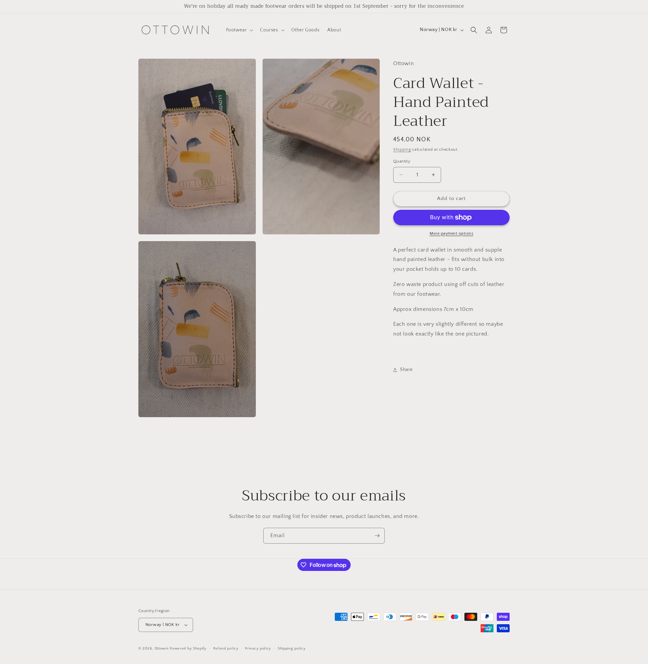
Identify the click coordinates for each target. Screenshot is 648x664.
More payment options (451, 233)
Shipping (402, 149)
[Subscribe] (377, 536)
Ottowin (162, 648)
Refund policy (226, 648)
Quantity (401, 161)
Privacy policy (258, 648)
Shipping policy (292, 648)
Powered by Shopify (188, 648)
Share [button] (406, 369)
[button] (239, 30)
